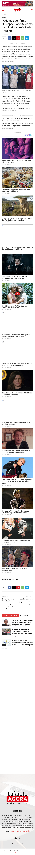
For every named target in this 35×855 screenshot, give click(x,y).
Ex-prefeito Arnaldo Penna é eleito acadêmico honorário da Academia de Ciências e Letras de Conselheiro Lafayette (9, 604)
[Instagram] (17, 844)
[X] (14, 38)
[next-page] (6, 649)
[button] (3, 9)
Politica (4, 14)
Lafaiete (4, 634)
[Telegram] (27, 38)
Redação (6, 34)
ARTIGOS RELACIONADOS (10, 615)
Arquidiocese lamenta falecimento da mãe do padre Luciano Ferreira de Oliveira (25, 602)
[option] (17, 3)
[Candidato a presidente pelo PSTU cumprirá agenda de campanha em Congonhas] (6, 622)
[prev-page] (3, 649)
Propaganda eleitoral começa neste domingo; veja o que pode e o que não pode (22, 642)
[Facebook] (9, 38)
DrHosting (17, 852)
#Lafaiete (15, 579)
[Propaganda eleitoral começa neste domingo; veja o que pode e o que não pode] (6, 642)
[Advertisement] (17, 671)
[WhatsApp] (22, 38)
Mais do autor (24, 615)
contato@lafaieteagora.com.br (20, 831)
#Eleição (9, 579)
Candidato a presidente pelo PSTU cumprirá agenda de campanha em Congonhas (22, 622)
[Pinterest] (18, 38)
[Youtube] (22, 844)
